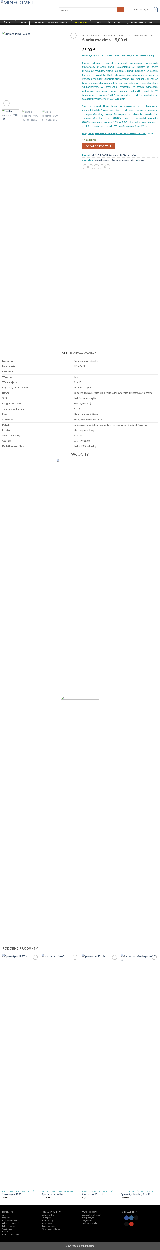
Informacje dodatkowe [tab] (84, 353)
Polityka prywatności (10, 1223)
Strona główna (89, 35)
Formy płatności (48, 1226)
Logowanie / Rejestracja (92, 1215)
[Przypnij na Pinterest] (102, 166)
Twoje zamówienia (89, 1223)
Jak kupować (47, 1218)
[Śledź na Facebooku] (126, 1217)
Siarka (115, 160)
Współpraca (7, 1229)
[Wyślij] (120, 10)
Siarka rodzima (129, 155)
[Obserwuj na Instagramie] (131, 1217)
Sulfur (134, 160)
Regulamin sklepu (9, 1221)
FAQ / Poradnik (8, 1218)
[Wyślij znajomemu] (96, 166)
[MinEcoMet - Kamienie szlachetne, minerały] (28, 10)
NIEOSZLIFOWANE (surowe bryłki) (140, 35)
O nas (4, 1215)
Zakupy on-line (48, 1215)
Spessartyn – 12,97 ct (13, 1194)
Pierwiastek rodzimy (103, 160)
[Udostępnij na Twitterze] (90, 166)
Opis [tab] (64, 353)
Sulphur (141, 160)
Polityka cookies (8, 1226)
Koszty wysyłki (48, 1223)
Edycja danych (88, 1218)
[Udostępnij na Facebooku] (85, 166)
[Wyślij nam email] (126, 1224)
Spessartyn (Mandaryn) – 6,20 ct (137, 1194)
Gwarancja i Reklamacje (52, 1229)
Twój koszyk (87, 1221)
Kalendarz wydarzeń (10, 1234)
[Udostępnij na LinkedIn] (107, 166)
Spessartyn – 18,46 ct (52, 1194)
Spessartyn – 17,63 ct (92, 1194)
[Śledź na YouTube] (131, 1224)
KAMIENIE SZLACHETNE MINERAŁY (111, 35)
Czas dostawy (47, 1221)
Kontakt (5, 1231)
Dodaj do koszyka (98, 146)
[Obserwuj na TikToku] (136, 1217)
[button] (127, 9)
